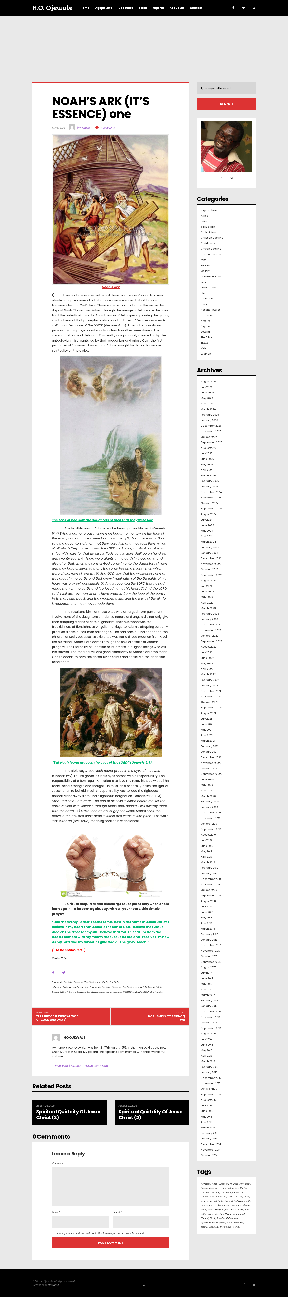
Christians (239, 1192)
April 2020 (207, 790)
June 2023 (207, 591)
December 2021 (211, 691)
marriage (207, 298)
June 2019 (207, 846)
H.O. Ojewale (52, 8)
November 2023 (211, 564)
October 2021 (209, 702)
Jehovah (219, 1209)
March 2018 (208, 929)
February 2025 (210, 481)
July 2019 (206, 840)
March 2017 (208, 995)
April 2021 (207, 735)
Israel (210, 1209)
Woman (206, 354)
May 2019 (206, 851)
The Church (226, 1226)
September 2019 (211, 829)
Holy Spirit (236, 1205)
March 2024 (208, 542)
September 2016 (211, 1028)
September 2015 (211, 1094)
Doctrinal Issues (211, 254)
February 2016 (209, 1067)
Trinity (236, 1226)
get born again (222, 1205)
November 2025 (211, 431)
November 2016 (211, 1017)
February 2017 (209, 1000)
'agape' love (209, 210)
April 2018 (207, 923)
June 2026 (207, 392)
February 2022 (210, 680)
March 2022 (208, 674)
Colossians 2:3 (235, 1196)
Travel (205, 343)
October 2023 (209, 569)
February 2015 (209, 1133)
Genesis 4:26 (140, 986)
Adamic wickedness (61, 986)
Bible (204, 221)
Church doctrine (211, 249)
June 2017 (207, 978)
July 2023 (207, 586)
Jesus (226, 1209)
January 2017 (209, 1006)
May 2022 (207, 663)
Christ (243, 1187)
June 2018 (207, 912)
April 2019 (207, 857)
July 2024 (207, 520)
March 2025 (208, 475)
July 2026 (207, 387)
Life (203, 293)
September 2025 (211, 442)
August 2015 (208, 1100)
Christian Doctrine (73, 982)
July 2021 (206, 719)
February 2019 (209, 868)
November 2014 (211, 1150)
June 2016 (207, 1045)
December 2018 (211, 879)
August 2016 (208, 1033)
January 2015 (209, 1138)
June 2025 (207, 459)
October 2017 (209, 956)
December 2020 (211, 757)
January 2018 (209, 940)
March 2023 (208, 608)
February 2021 (209, 746)
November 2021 (211, 696)
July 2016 (206, 1039)
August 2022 (208, 647)
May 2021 (206, 729)
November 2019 (211, 818)
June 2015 (207, 1111)
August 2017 (208, 967)
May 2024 (207, 531)
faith (203, 260)
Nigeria (205, 321)
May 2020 (207, 785)
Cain (222, 1187)
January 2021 (209, 752)
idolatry (246, 1205)
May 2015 (206, 1116)
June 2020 (207, 779)
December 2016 (211, 1011)
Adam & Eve (225, 1183)
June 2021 (207, 724)
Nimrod (204, 1218)
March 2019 (208, 862)
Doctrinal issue (220, 1200)
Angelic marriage (80, 986)
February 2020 (210, 801)
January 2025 (209, 486)
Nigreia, (206, 326)
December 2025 (211, 426)
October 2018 (209, 890)
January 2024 (209, 553)
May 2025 (207, 464)
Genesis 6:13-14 (60, 991)
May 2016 (206, 1050)
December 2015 (211, 1078)
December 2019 (211, 812)
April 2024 (207, 536)
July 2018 (206, 906)
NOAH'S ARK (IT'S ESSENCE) (138, 991)
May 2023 (207, 597)
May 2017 (206, 984)
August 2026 (208, 381)
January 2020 (209, 807)
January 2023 (209, 619)
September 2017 (211, 962)
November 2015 (211, 1083)
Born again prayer (210, 1187)
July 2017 (206, 973)
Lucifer (210, 1213)
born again (57, 982)
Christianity (89, 982)
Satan (229, 1222)
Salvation (220, 1222)
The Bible (114, 982)
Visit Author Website (96, 1065)
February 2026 (210, 415)
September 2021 (211, 707)
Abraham (205, 1183)
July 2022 (207, 652)
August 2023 (208, 580)
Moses (228, 1213)
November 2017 (210, 951)
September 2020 (211, 774)
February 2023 (210, 613)
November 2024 (211, 497)
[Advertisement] (144, 45)
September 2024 (212, 508)
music (204, 304)
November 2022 (211, 630)
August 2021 (208, 713)
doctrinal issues (236, 1200)
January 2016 (209, 1072)
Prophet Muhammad (227, 1218)
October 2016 (209, 1022)
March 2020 (208, 796)
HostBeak (53, 1285)
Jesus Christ (102, 982)
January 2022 (209, 685)
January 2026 (209, 420)
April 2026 (207, 403)
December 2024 (211, 492)
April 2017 (206, 989)
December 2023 (211, 558)
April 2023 (207, 603)
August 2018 (208, 901)
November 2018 (211, 884)
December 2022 (211, 624)
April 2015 (207, 1122)
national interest (211, 310)
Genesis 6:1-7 (154, 986)
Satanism (238, 1222)
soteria (205, 332)
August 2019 (208, 835)
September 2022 (211, 641)
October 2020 (209, 768)
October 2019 (209, 824)
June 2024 (207, 525)
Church (204, 1196)
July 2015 (206, 1105)
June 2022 (207, 658)
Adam (215, 1183)
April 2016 (207, 1056)
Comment (57, 1163)
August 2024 (209, 514)
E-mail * (117, 1212)
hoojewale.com (211, 276)
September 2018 (211, 895)
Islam (204, 282)
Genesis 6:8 (74, 991)
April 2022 (207, 669)
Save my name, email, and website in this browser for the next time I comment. (100, 1233)
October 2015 (209, 1089)
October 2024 (210, 503)
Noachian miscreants (104, 991)
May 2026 (207, 398)
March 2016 (208, 1061)
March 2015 (208, 1127)
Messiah (219, 1213)
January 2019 (209, 873)
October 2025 (209, 437)
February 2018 (209, 934)
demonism (206, 1200)
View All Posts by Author (66, 1065)
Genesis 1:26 (207, 1205)
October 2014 (209, 1155)
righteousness (208, 1222)
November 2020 (211, 763)
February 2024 (210, 547)
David (246, 1196)
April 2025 (207, 470)
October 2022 (209, 636)
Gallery (205, 271)
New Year (207, 315)
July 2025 (207, 453)
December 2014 (211, 1144)
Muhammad (238, 1213)
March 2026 (208, 409)
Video (204, 348)
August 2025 (208, 448)
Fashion (206, 265)
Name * (56, 1212)
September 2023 (211, 575)
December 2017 (211, 945)
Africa (204, 216)
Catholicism (208, 232)
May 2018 (206, 917)
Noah (119, 991)
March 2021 (208, 741)
